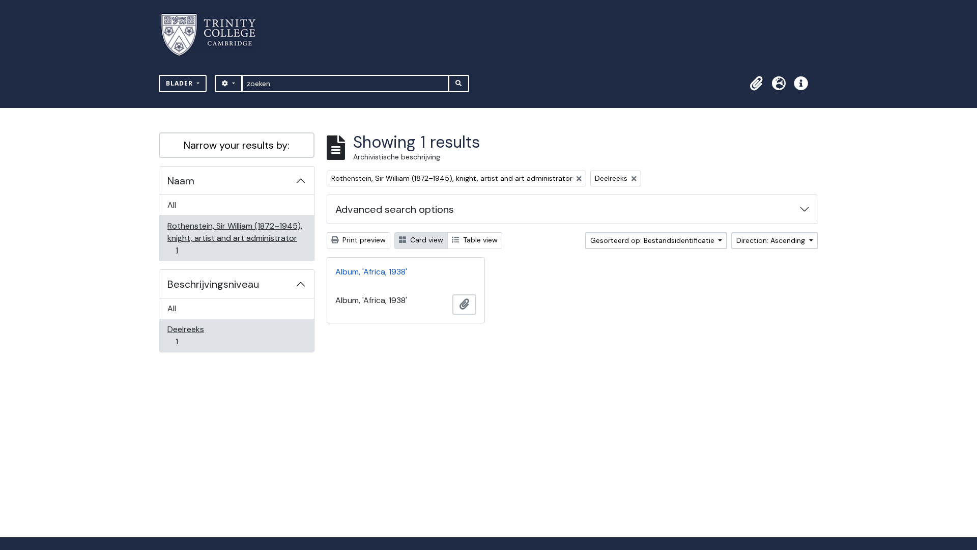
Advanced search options (394, 209)
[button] (756, 83)
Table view (479, 239)
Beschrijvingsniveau (213, 284)
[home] (214, 35)
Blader (180, 83)
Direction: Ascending (771, 240)
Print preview (363, 239)
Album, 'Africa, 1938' (371, 271)
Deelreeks (185, 335)
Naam (180, 180)
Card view (425, 239)
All (171, 205)
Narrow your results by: (237, 145)
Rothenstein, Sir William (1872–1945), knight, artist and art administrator (234, 238)
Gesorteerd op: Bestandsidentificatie (653, 240)
